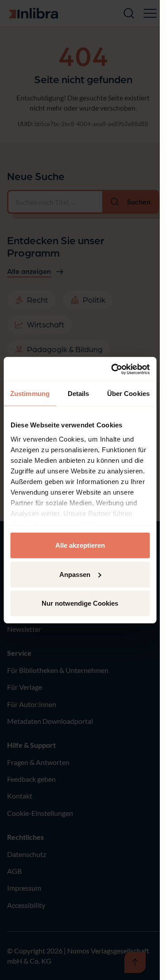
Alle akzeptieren (80, 545)
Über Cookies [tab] (128, 393)
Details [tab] (78, 393)
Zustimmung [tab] (30, 393)
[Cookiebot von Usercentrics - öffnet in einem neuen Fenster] (113, 369)
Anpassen (74, 574)
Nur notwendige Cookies (80, 603)
